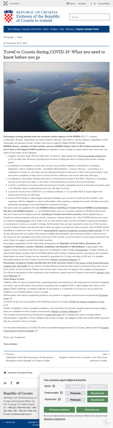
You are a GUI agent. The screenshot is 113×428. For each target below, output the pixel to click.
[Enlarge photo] (56, 97)
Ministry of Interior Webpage (64, 259)
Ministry (70, 29)
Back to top (10, 422)
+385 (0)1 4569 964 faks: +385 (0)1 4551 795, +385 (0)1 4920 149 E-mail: (20, 410)
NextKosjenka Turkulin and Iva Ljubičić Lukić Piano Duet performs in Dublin (83, 357)
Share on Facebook (11, 383)
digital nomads (95, 230)
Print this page (5, 383)
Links (61, 29)
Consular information (32, 29)
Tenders (54, 29)
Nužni (48, 386)
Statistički (50, 399)
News (46, 29)
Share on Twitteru (17, 383)
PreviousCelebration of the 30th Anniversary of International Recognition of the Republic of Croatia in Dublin (29, 357)
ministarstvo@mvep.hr (21, 414)
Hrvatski (81, 3)
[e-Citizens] (16, 3)
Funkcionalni (51, 392)
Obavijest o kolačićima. (54, 419)
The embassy (14, 29)
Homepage (9, 37)
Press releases (10, 344)
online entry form (54, 314)
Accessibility (103, 3)
